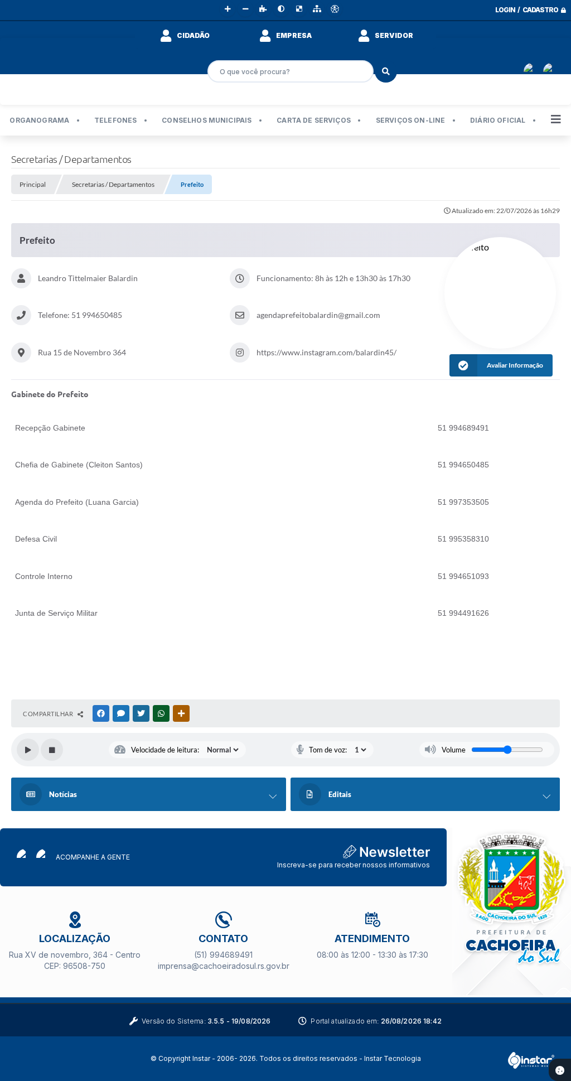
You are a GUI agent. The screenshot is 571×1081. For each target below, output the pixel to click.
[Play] (28, 750)
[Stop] (52, 750)
